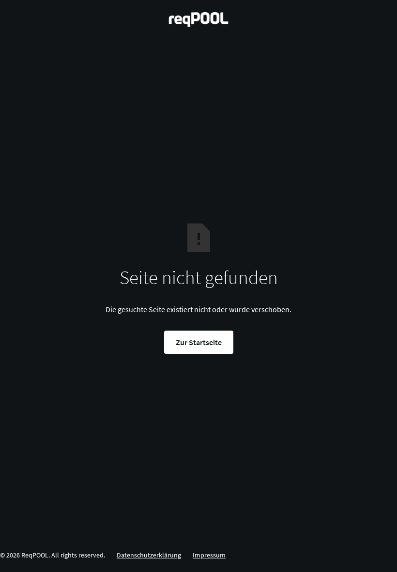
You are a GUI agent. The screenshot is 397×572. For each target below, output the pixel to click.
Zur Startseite (199, 342)
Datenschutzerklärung (149, 555)
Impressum (209, 555)
